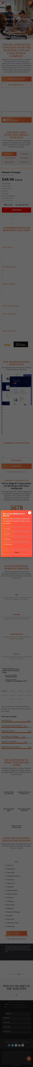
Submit (17, 552)
